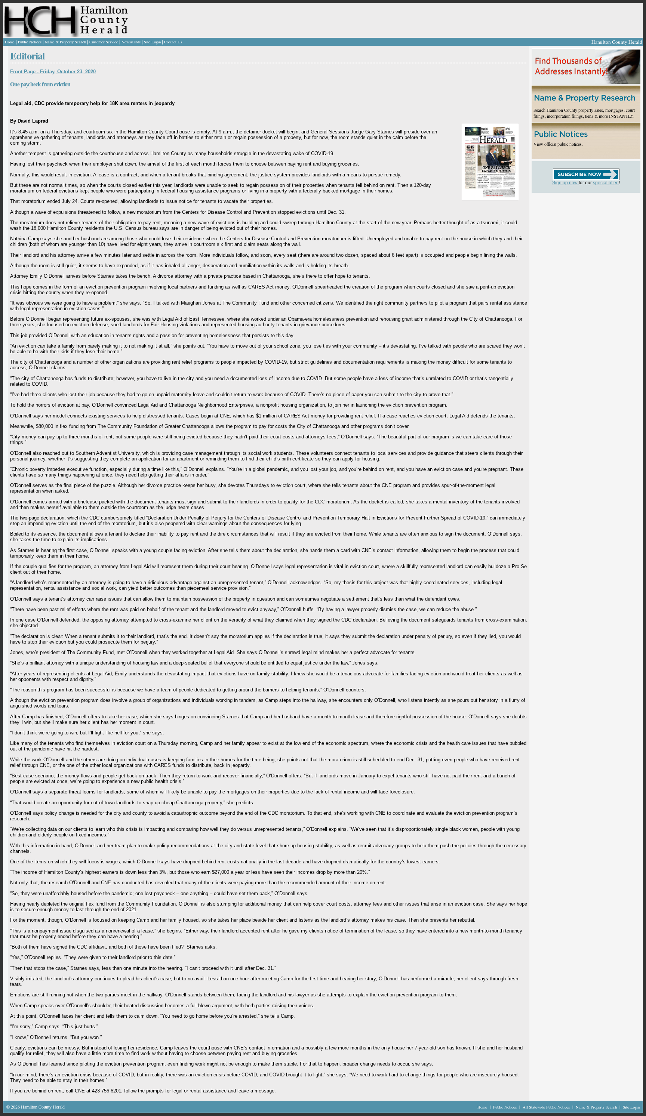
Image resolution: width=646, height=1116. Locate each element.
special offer (606, 182)
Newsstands (131, 41)
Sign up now (565, 182)
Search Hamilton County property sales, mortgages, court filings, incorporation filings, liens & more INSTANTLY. (584, 113)
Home (10, 41)
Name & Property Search (65, 41)
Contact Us (173, 41)
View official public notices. (558, 144)
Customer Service (103, 41)
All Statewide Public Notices (547, 1107)
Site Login (152, 41)
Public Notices (29, 41)
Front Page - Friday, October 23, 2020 (53, 71)
